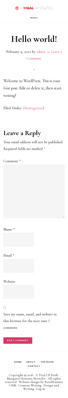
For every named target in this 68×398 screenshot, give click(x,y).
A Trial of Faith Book (34, 7)
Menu (34, 18)
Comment (12, 161)
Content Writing (30, 385)
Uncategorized (33, 108)
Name (9, 229)
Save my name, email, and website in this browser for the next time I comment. (30, 321)
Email (8, 255)
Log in (40, 389)
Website (9, 281)
